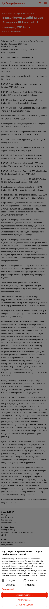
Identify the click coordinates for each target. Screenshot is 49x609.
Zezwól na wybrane (24, 605)
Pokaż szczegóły (8, 589)
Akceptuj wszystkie (25, 595)
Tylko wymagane (24, 600)
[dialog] (24, 304)
